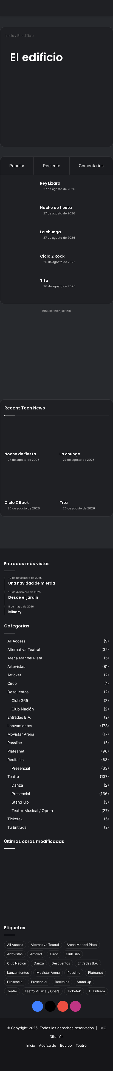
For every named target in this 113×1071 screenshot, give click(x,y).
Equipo (66, 1045)
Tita (44, 280)
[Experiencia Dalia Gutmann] (92, 863)
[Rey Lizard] (21, 191)
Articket (14, 675)
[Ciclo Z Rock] (21, 263)
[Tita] (21, 288)
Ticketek (14, 819)
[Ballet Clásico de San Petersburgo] (21, 905)
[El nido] (92, 884)
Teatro (13, 776)
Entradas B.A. (19, 717)
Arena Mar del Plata (24, 658)
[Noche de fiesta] (21, 215)
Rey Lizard (50, 183)
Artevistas (16, 666)
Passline (14, 742)
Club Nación (23, 709)
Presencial (21, 768)
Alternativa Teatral (23, 649)
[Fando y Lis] (92, 905)
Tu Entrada (17, 827)
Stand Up (20, 802)
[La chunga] (21, 239)
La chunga (50, 232)
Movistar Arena (20, 734)
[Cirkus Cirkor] (56, 884)
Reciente (51, 165)
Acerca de (47, 1045)
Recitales (15, 759)
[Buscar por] (106, 10)
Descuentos (18, 692)
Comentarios (91, 165)
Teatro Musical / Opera (32, 810)
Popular (16, 165)
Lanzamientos (19, 726)
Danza (17, 785)
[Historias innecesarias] (21, 884)
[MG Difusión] (26, 8)
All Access (16, 641)
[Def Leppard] (56, 863)
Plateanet (15, 751)
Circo (12, 683)
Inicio (9, 35)
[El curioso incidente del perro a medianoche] (56, 905)
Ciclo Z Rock (52, 256)
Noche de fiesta (56, 207)
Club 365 (20, 700)
